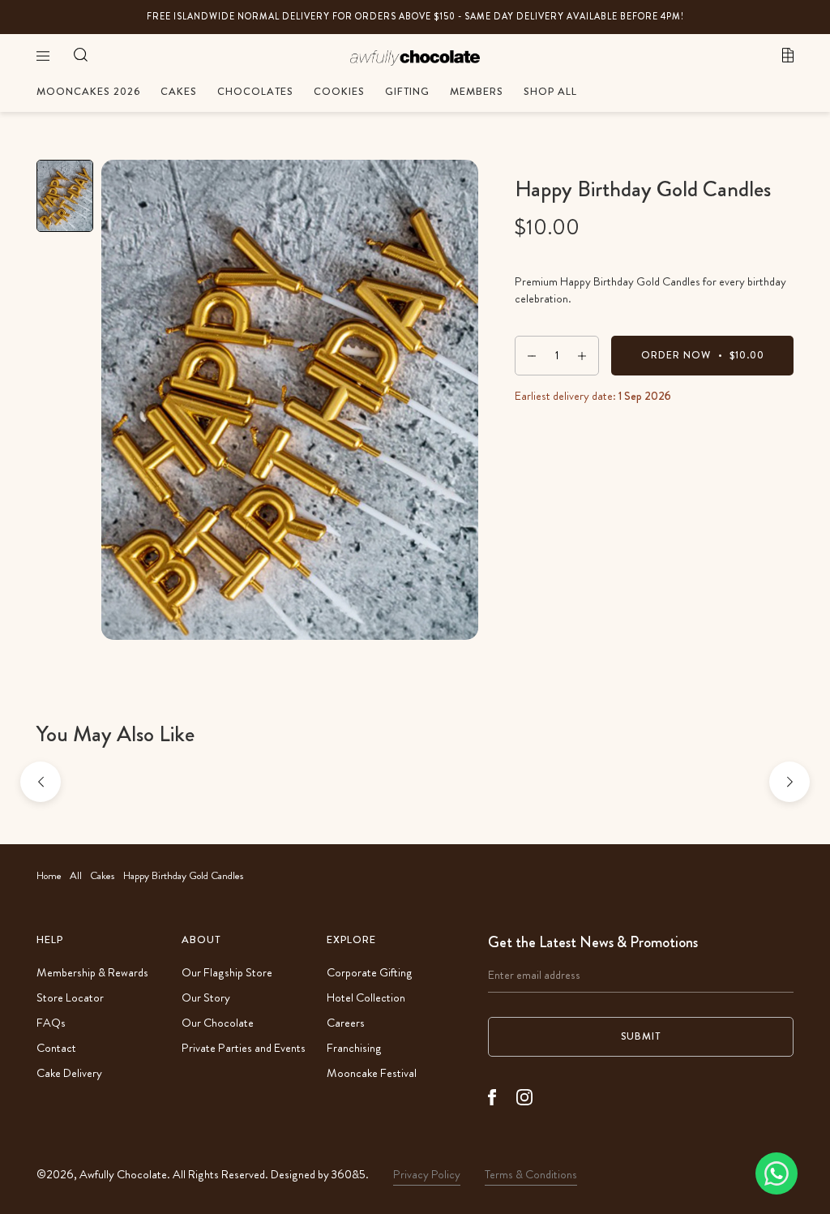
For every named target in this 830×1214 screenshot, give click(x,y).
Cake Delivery (69, 1073)
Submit (641, 1036)
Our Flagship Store (227, 972)
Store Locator (70, 997)
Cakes (102, 876)
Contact (56, 1048)
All (76, 876)
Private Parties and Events (244, 1048)
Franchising (354, 1048)
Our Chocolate (218, 1023)
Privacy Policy (426, 1174)
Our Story (206, 997)
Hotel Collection (366, 997)
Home (49, 876)
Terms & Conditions (531, 1174)
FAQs (51, 1023)
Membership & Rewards (92, 972)
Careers (346, 1023)
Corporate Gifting (370, 972)
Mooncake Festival (372, 1073)
